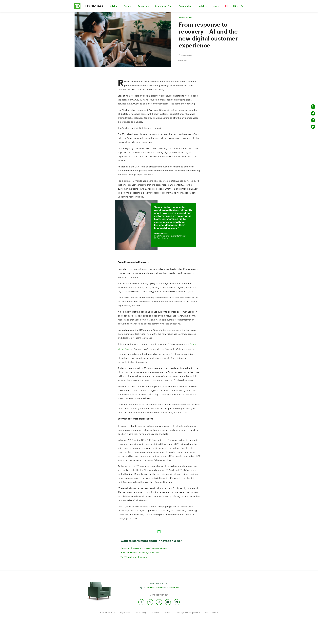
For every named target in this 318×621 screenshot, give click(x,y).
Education (143, 6)
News (216, 6)
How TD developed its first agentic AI (140, 552)
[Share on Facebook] (313, 113)
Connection (185, 6)
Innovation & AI (164, 6)
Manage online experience (188, 612)
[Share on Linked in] (313, 120)
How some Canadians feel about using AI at (143, 548)
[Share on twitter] (313, 106)
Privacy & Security (107, 612)
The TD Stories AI (132, 557)
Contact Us (173, 587)
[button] (228, 5)
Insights (202, 6)
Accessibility (141, 612)
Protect (128, 6)
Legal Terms (125, 612)
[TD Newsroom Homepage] (77, 8)
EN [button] (234, 6)
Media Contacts (155, 587)
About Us (155, 612)
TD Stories (94, 6)
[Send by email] (313, 126)
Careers (168, 612)
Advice (114, 6)
